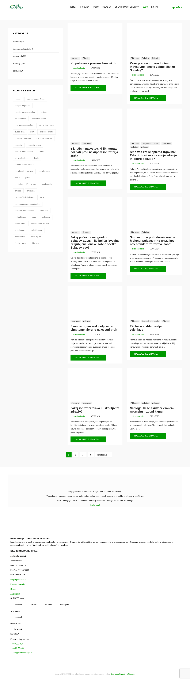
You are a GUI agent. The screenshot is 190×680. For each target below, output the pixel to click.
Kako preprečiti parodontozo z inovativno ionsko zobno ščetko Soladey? (152, 67)
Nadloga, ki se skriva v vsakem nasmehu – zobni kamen (152, 409)
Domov (73, 7)
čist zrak (36, 243)
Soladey (145, 58)
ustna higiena (20, 217)
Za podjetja (15, 594)
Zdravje (86, 58)
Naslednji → (103, 455)
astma (43, 112)
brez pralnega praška (24, 125)
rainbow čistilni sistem (24, 197)
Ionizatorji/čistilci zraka (126, 7)
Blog (145, 7)
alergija (18, 99)
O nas (13, 589)
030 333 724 (17, 644)
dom (32, 132)
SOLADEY (106, 7)
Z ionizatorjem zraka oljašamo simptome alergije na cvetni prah (94, 328)
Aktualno (75, 58)
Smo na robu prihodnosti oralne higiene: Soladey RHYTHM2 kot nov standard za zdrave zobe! (152, 241)
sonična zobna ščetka (24, 210)
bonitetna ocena (39, 119)
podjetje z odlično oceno (25, 184)
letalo (36, 158)
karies (41, 151)
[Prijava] (169, 7)
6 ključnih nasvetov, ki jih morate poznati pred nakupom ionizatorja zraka (94, 152)
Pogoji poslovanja (18, 579)
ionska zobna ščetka (24, 151)
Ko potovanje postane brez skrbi (93, 63)
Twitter (33, 605)
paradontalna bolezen (24, 171)
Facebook (18, 605)
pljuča (27, 178)
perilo (17, 178)
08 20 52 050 (18, 648)
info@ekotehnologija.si (22, 653)
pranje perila (47, 184)
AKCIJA (96, 7)
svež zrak (44, 210)
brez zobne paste (46, 125)
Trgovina (84, 7)
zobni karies (20, 237)
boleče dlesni (20, 119)
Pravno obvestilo (17, 584)
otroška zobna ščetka (24, 165)
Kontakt (155, 7)
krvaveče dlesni (21, 158)
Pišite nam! (95, 505)
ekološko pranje (46, 132)
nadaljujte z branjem (87, 88)
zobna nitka (20, 224)
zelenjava (46, 217)
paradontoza (44, 171)
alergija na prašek (22, 106)
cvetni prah (19, 132)
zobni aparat (20, 230)
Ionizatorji (87, 143)
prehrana (30, 191)
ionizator (18, 145)
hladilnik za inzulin (23, 138)
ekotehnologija (79, 68)
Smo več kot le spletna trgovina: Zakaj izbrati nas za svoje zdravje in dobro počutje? (153, 155)
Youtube (48, 605)
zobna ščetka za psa (40, 224)
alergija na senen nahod (25, 112)
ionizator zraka (34, 145)
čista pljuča (36, 237)
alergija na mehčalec (36, 99)
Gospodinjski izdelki (150, 143)
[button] (177, 7)
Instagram (64, 605)
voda (34, 217)
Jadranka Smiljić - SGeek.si (123, 674)
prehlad (18, 191)
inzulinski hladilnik (44, 138)
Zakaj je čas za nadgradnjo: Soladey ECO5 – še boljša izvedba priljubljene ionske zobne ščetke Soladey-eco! (95, 242)
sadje (42, 197)
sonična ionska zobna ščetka (27, 204)
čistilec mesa (20, 243)
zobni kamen (36, 230)
